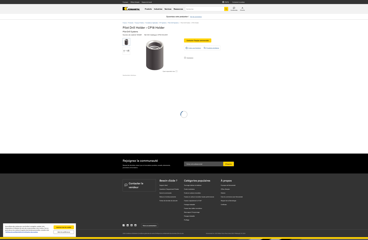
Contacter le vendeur (238, 2)
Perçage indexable (189, 216)
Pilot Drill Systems (173, 23)
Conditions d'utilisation (132, 233)
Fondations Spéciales (151, 23)
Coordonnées (234, 10)
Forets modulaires (189, 189)
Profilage (186, 220)
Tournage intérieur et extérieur (193, 185)
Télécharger (238, 116)
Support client (163, 185)
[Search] (226, 9)
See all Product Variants (235, 99)
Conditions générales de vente (146, 233)
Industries (158, 9)
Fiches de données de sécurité (168, 201)
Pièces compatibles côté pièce (136, 84)
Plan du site (180, 233)
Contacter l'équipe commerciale (198, 40)
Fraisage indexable (189, 204)
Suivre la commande (165, 193)
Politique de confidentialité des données (166, 233)
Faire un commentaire (149, 226)
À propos (125, 2)
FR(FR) (227, 2)
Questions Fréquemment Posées (169, 189)
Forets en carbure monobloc (192, 193)
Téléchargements (132, 82)
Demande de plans (129, 131)
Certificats (224, 204)
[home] (131, 10)
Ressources (178, 9)
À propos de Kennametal (228, 185)
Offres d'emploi (134, 2)
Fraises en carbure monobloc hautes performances (199, 197)
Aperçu (129, 79)
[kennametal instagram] (135, 226)
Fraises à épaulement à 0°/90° (193, 201)
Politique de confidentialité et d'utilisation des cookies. (21, 232)
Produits (148, 9)
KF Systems (162, 23)
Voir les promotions (196, 17)
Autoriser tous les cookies (63, 227)
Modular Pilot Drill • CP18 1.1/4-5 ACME (149, 144)
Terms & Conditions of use (221, 116)
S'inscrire (228, 164)
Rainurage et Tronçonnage (192, 212)
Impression (190, 58)
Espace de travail (147, 2)
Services (168, 9)
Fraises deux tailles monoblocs (193, 208)
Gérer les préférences (64, 232)
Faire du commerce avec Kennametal (232, 197)
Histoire (223, 193)
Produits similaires (212, 48)
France (125, 23)
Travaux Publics (139, 23)
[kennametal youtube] (132, 226)
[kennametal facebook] (124, 226)
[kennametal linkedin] (128, 226)
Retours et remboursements (167, 197)
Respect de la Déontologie (228, 201)
